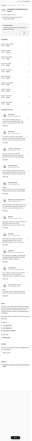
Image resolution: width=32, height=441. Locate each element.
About (19, 5)
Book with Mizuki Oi (15, 222)
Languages (3, 5)
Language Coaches (12, 5)
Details (8, 45)
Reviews (24, 5)
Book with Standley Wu (15, 119)
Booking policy (7, 337)
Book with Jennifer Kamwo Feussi (15, 290)
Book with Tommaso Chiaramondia (15, 154)
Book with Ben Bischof (15, 137)
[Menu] (28, 5)
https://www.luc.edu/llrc (9, 330)
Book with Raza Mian (15, 239)
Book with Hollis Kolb (15, 256)
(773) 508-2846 (26, 1)
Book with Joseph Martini (15, 273)
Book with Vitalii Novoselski (15, 171)
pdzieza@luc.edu (7, 328)
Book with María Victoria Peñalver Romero (15, 205)
